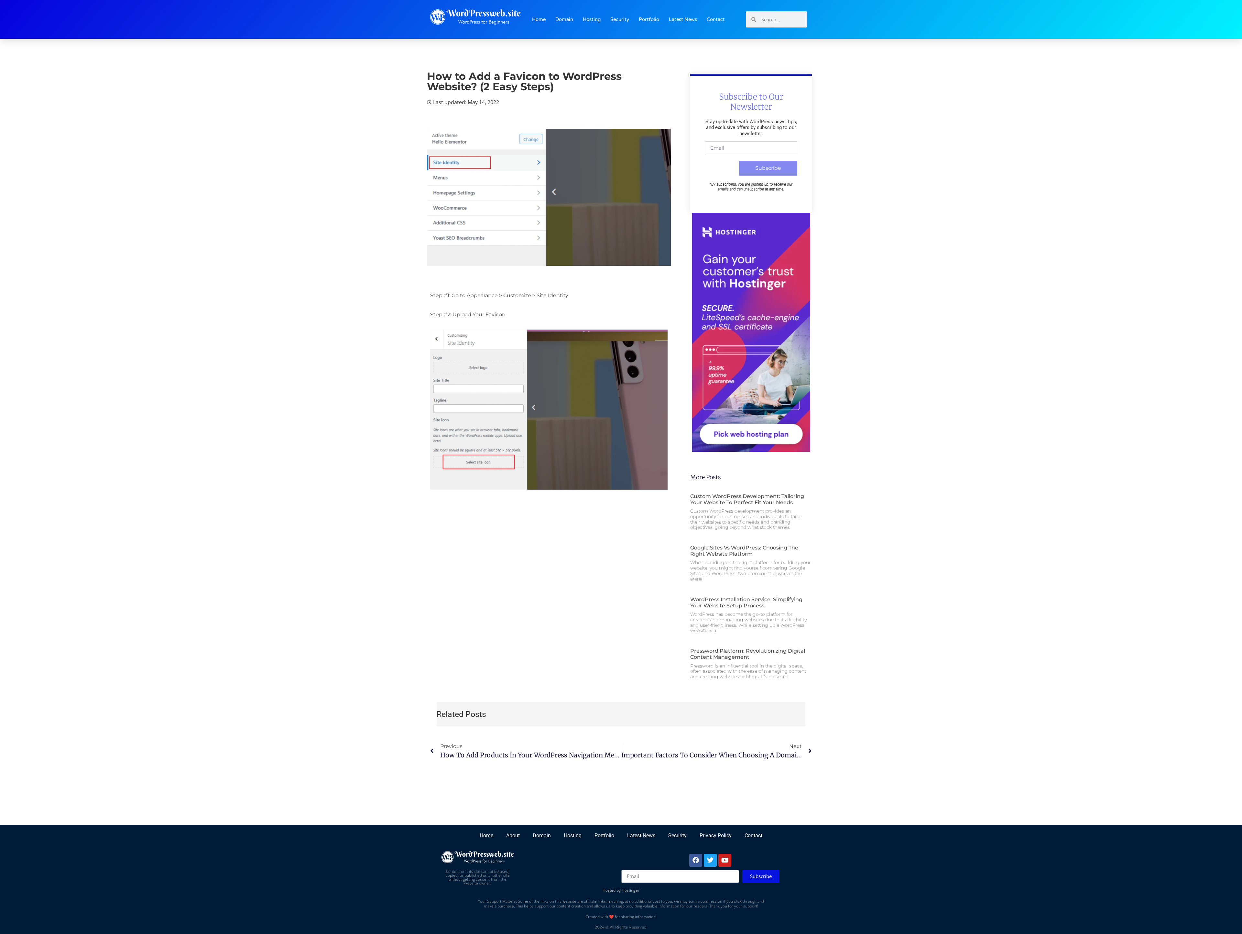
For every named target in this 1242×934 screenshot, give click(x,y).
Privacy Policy (716, 835)
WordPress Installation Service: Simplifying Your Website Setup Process (746, 602)
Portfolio (649, 19)
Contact (716, 19)
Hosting (592, 19)
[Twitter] (710, 860)
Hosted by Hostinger (621, 890)
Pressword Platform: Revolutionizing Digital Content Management (747, 654)
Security (619, 19)
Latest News (683, 19)
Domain (564, 19)
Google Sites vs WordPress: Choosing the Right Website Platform (744, 551)
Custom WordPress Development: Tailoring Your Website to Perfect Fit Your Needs (747, 499)
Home (539, 19)
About (513, 835)
